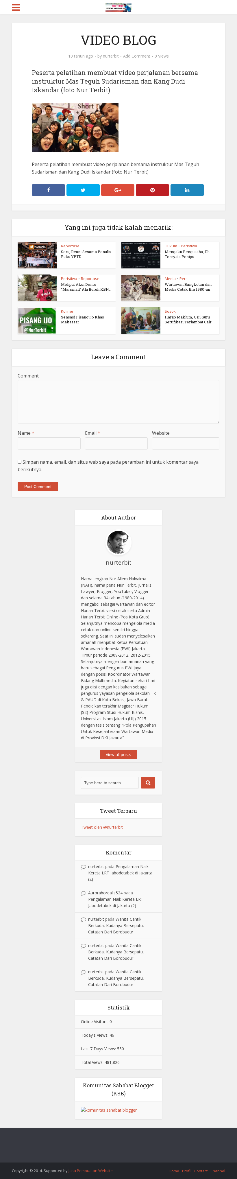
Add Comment (136, 56)
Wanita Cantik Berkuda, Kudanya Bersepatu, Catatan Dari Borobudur (116, 925)
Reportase (70, 245)
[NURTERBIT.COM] (118, 6)
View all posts (118, 754)
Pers (183, 278)
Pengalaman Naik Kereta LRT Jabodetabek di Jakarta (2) (120, 873)
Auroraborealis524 (105, 893)
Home (174, 1171)
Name (26, 433)
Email (92, 433)
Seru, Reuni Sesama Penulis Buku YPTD (86, 254)
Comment (28, 376)
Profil (186, 1171)
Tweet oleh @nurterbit (102, 827)
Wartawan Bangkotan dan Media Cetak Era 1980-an (188, 287)
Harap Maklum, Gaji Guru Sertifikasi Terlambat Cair (188, 319)
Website (161, 433)
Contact (201, 1171)
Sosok (170, 311)
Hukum (171, 245)
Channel (217, 1171)
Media (170, 278)
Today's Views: (95, 1035)
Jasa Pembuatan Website (90, 1170)
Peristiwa (189, 245)
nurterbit (111, 56)
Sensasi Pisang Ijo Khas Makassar (82, 319)
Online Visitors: (95, 1021)
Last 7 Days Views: (99, 1048)
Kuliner (67, 311)
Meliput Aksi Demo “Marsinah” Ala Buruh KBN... (86, 287)
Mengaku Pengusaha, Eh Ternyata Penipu (187, 254)
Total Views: (93, 1062)
